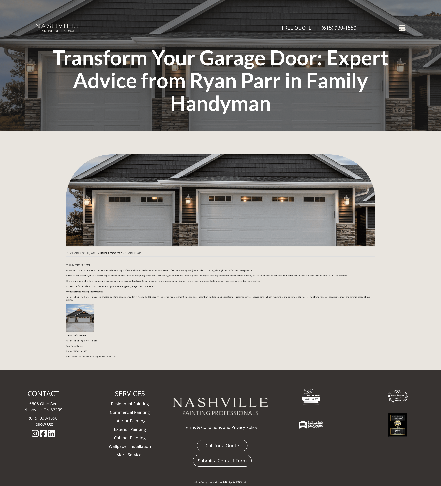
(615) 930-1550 (339, 27)
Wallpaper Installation (130, 446)
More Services (129, 455)
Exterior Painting (130, 429)
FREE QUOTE (296, 27)
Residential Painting (130, 404)
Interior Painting (130, 421)
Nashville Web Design (221, 482)
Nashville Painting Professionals (311, 399)
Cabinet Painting (130, 438)
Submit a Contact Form (222, 461)
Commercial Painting (130, 412)
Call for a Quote (222, 445)
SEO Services (242, 482)
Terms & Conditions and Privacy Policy (220, 427)
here (151, 286)
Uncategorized (111, 253)
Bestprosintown (311, 391)
